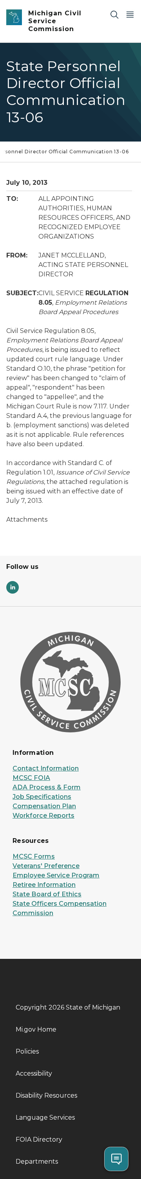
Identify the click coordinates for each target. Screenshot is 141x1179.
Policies (27, 1051)
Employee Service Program (56, 875)
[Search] (114, 14)
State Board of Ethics (47, 894)
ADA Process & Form (47, 787)
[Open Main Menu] (130, 14)
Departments (37, 1161)
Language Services (45, 1117)
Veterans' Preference (46, 866)
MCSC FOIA (31, 778)
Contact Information (46, 768)
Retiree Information (44, 884)
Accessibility (34, 1073)
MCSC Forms (34, 856)
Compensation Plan (44, 806)
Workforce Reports (43, 815)
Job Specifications (42, 796)
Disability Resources (46, 1095)
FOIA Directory (39, 1139)
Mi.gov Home (36, 1029)
